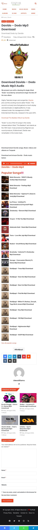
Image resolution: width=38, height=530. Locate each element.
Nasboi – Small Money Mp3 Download (23, 244)
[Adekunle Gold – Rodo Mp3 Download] (5, 229)
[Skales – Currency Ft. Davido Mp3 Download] (28, 398)
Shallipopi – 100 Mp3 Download (21, 318)
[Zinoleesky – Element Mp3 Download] (5, 213)
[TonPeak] (16, 3)
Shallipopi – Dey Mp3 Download (21, 310)
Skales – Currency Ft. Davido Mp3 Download (28, 405)
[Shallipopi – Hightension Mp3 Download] (5, 329)
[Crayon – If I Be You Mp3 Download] (5, 221)
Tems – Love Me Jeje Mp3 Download (22, 235)
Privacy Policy (8, 513)
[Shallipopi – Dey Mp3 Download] (5, 312)
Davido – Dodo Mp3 (12, 167)
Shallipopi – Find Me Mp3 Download (22, 293)
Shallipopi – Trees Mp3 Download (21, 268)
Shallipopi (19, 350)
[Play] (4, 163)
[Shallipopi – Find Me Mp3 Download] (5, 295)
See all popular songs (8, 343)
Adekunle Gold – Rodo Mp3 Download (23, 227)
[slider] (33, 163)
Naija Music (23, 9)
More (33, 13)
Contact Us (24, 513)
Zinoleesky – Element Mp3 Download (23, 211)
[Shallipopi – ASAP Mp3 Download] (5, 337)
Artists (24, 13)
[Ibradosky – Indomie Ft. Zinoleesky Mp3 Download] (5, 254)
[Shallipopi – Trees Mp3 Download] (5, 271)
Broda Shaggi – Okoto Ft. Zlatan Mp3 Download (9, 406)
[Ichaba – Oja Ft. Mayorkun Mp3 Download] (28, 420)
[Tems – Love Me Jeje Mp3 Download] (5, 237)
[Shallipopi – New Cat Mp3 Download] (5, 287)
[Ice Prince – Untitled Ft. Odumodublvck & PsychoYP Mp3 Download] (5, 204)
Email (3, 477)
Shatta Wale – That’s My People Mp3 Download (9, 428)
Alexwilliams (7, 37)
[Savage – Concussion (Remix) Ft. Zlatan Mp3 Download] (5, 262)
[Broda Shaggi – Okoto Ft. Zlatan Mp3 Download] (9, 398)
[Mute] (29, 163)
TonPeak (32, 510)
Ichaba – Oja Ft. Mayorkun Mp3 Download (25, 428)
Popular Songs (12, 173)
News (33, 9)
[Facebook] (5, 356)
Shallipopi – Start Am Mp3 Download (22, 277)
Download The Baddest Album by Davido (15, 118)
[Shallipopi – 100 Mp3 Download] (5, 320)
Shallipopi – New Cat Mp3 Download (22, 285)
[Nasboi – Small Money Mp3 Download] (5, 246)
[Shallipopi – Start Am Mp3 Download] (5, 279)
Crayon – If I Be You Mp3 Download (22, 219)
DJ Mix (14, 13)
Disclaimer (16, 513)
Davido (31, 100)
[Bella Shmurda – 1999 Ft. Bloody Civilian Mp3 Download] (5, 179)
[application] (19, 163)
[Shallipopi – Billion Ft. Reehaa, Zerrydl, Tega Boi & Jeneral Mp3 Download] (5, 304)
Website (4, 485)
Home (5, 9)
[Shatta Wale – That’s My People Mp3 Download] (9, 420)
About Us (31, 513)
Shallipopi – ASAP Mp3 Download (21, 335)
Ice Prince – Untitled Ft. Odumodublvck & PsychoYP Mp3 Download (21, 204)
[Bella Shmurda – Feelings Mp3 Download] (5, 188)
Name (3, 470)
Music (14, 9)
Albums (5, 13)
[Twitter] (10, 356)
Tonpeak (19, 516)
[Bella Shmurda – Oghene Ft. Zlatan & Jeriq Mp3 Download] (5, 196)
